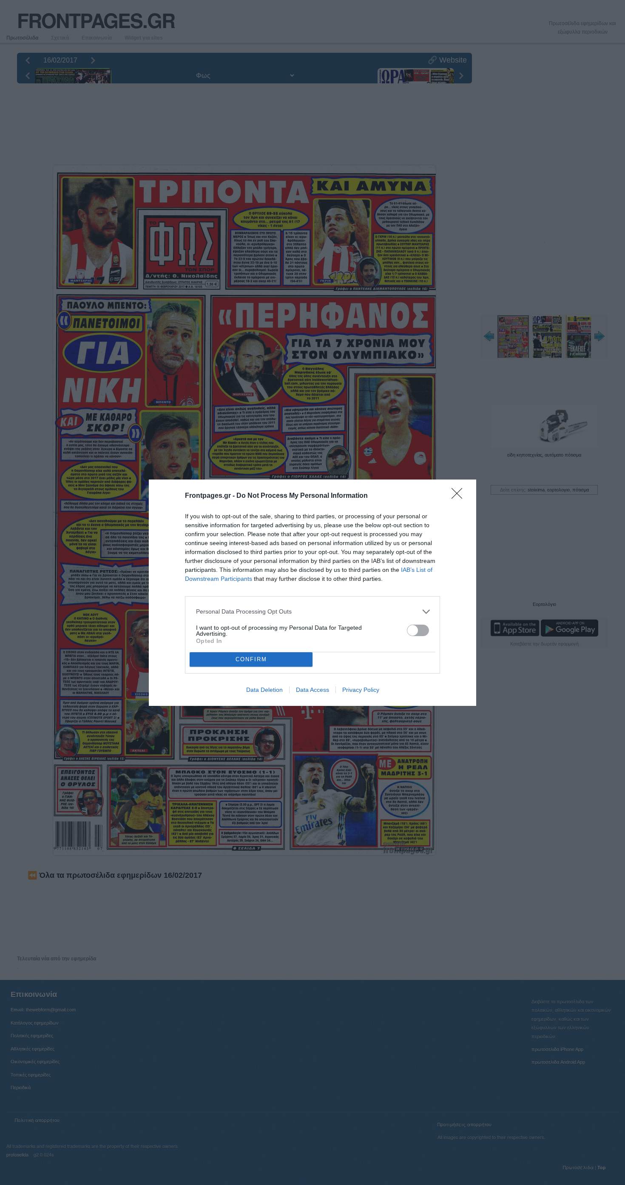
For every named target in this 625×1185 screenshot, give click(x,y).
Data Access (312, 689)
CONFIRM (251, 659)
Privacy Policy (360, 689)
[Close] (460, 496)
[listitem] (312, 611)
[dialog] (312, 593)
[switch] (418, 630)
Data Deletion (264, 689)
